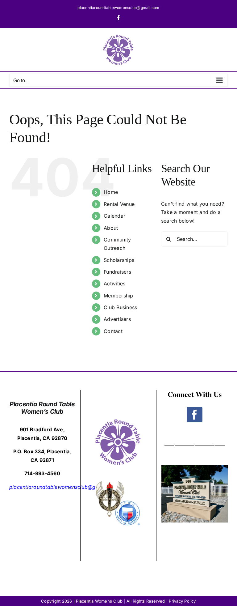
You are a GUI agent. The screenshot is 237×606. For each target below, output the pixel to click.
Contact (113, 331)
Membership (118, 295)
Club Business (120, 307)
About (111, 228)
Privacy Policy (182, 601)
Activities (114, 283)
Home (111, 192)
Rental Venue (119, 204)
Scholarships (119, 260)
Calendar (114, 216)
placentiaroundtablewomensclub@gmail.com (118, 7)
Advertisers (117, 319)
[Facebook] (194, 414)
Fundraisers (117, 272)
